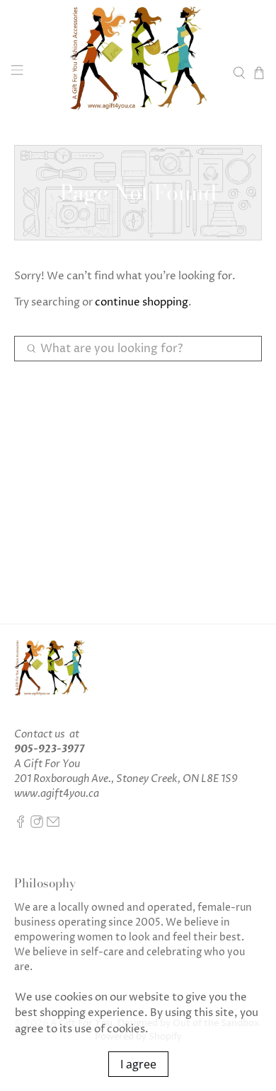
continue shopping (141, 302)
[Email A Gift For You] (53, 825)
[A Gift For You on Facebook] (20, 825)
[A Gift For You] (138, 72)
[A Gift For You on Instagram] (36, 825)
